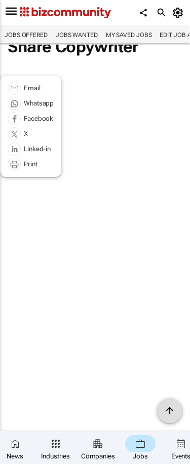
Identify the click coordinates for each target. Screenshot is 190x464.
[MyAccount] (179, 12)
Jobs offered (26, 35)
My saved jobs (129, 35)
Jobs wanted (77, 35)
